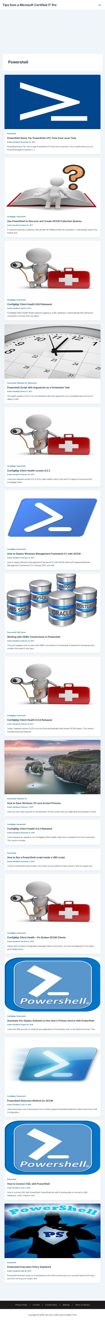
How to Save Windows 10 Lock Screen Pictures (34, 803)
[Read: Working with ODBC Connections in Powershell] (52, 600)
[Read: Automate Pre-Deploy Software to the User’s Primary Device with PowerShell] (52, 984)
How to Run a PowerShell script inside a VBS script (36, 857)
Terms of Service (82, 1305)
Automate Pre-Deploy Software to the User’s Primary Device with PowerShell (50, 1020)
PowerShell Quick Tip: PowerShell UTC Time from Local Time (41, 138)
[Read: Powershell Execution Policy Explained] (52, 1230)
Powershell (11, 134)
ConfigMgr (11, 217)
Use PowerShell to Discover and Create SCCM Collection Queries (44, 221)
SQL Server (21, 632)
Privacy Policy (21, 1305)
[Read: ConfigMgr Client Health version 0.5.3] (52, 434)
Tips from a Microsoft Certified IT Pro (29, 5)
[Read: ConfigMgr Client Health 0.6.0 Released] (52, 268)
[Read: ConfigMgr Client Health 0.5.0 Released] (52, 684)
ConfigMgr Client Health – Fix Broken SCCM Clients (36, 937)
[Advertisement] (52, 28)
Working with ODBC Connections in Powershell (33, 636)
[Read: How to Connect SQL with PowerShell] (52, 1147)
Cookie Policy (51, 1305)
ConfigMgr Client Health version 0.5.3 (28, 470)
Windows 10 (22, 383)
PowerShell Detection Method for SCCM (30, 1100)
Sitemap (66, 1305)
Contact (36, 1305)
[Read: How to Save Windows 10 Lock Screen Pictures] (52, 767)
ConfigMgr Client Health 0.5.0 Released (29, 719)
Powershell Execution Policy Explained (29, 1266)
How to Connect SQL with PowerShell (28, 1183)
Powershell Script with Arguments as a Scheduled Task (38, 387)
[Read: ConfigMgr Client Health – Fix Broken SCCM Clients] (52, 901)
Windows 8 (32, 383)
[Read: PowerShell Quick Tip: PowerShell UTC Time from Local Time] (52, 102)
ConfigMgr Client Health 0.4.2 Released (29, 828)
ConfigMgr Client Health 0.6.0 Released (29, 304)
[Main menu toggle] (99, 5)
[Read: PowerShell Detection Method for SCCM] (52, 1064)
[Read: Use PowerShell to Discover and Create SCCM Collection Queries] (52, 185)
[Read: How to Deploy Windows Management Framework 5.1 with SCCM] (52, 517)
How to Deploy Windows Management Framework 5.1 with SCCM (44, 553)
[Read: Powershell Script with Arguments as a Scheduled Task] (52, 351)
